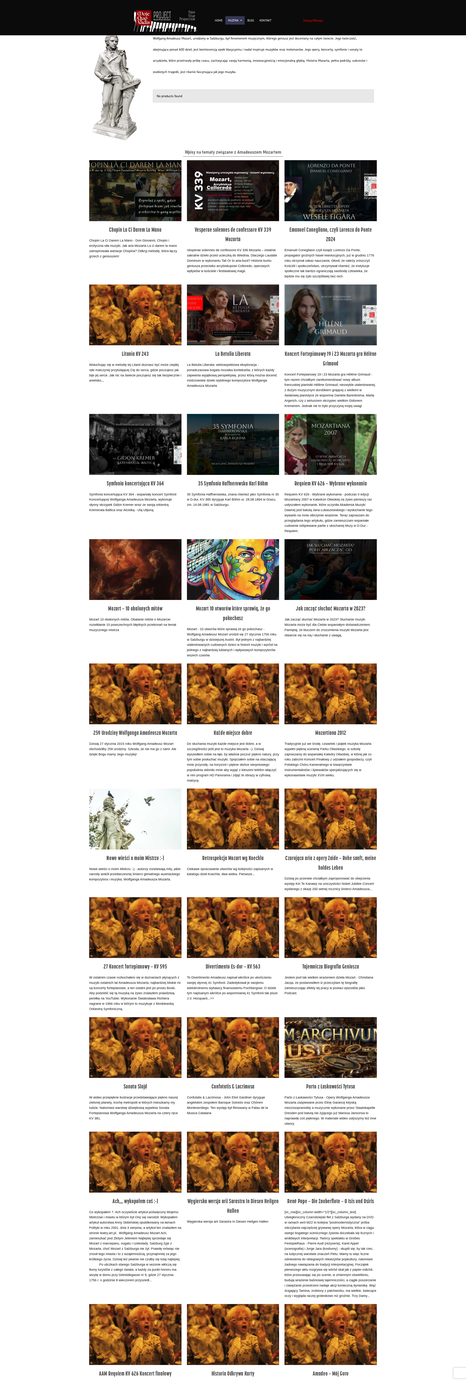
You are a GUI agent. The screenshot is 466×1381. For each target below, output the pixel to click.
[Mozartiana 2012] (331, 693)
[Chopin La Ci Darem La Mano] (135, 190)
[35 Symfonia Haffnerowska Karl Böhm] (233, 444)
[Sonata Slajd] (135, 1047)
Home (219, 20)
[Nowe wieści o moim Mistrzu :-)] (135, 819)
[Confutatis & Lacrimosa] (233, 1047)
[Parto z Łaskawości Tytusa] (331, 1047)
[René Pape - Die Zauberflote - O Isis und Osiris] (331, 1162)
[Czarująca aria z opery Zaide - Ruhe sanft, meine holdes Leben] (331, 819)
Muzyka (233, 20)
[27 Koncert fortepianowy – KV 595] (135, 927)
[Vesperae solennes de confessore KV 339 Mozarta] (233, 190)
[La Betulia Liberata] (233, 315)
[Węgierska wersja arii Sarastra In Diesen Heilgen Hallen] (233, 1162)
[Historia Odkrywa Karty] (233, 1334)
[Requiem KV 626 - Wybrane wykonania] (331, 444)
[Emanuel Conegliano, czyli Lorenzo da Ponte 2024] (331, 190)
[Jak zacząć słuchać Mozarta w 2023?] (331, 569)
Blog (250, 20)
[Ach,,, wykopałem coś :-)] (135, 1162)
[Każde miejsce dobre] (233, 693)
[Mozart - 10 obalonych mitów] (135, 569)
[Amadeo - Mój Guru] (331, 1334)
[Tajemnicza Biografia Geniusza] (331, 927)
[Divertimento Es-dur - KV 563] (233, 927)
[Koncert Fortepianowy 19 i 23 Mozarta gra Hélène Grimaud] (331, 315)
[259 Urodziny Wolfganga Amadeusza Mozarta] (135, 693)
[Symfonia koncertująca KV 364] (135, 444)
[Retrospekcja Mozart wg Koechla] (233, 819)
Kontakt (265, 20)
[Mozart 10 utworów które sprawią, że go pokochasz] (233, 569)
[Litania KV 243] (135, 315)
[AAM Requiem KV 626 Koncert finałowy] (135, 1334)
